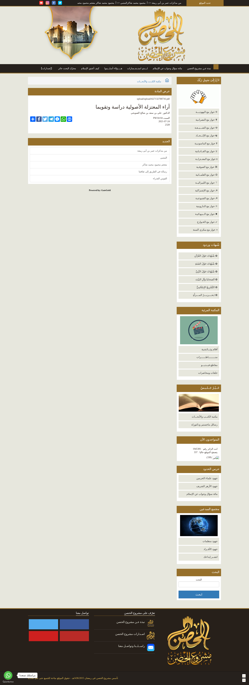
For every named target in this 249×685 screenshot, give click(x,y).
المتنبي (138, 3)
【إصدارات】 (46, 68)
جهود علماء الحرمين (206, 478)
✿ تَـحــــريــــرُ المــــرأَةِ (205, 295)
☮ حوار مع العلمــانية (206, 174)
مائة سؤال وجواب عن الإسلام (167, 68)
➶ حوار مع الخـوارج (207, 222)
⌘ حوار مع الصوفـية (206, 167)
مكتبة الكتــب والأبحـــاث (204, 416)
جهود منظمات (210, 541)
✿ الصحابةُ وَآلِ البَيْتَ (206, 279)
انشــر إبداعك (210, 557)
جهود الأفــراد (210, 549)
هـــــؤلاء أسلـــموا (113, 68)
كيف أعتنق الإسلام (90, 68)
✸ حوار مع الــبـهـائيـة (206, 214)
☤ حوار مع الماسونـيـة (206, 143)
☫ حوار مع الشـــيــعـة (206, 127)
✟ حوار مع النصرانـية (206, 119)
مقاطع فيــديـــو (209, 365)
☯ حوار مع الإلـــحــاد (206, 135)
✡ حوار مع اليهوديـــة (206, 112)
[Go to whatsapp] (8, 675)
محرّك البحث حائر (67, 68)
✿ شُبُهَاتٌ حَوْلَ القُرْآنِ (205, 255)
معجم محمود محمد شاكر (97, 3)
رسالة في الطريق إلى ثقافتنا (153, 171)
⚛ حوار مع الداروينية (206, 206)
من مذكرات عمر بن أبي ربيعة (181, 3)
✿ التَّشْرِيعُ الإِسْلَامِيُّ (206, 287)
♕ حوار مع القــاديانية (206, 151)
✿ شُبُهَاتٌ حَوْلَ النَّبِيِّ (206, 271)
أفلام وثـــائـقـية (209, 349)
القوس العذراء (160, 178)
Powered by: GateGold (100, 190)
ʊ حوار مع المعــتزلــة (206, 159)
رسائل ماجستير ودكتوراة (204, 424)
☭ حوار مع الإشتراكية (206, 190)
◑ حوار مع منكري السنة (205, 229)
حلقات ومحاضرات (207, 373)
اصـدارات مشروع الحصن (130, 634)
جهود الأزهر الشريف (206, 486)
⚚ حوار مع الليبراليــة (206, 182)
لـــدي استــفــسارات (137, 68)
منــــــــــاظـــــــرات (206, 357)
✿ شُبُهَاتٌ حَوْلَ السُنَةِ (206, 263)
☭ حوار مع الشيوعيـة (206, 198)
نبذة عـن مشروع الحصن (199, 68)
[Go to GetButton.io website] (8, 682)
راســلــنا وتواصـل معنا (131, 646)
